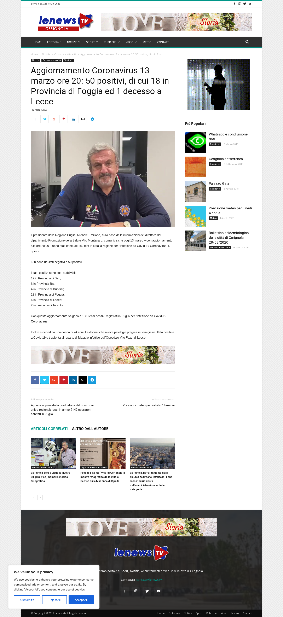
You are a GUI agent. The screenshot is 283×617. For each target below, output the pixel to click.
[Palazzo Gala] (195, 191)
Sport (90, 42)
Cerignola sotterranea (226, 159)
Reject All (54, 599)
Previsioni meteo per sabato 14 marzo (149, 405)
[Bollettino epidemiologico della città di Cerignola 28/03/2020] (195, 241)
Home (37, 42)
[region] (53, 587)
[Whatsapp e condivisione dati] (195, 142)
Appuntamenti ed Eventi (94, 467)
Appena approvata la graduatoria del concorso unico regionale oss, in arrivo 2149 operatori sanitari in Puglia (62, 409)
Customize (27, 599)
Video (129, 42)
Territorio (68, 60)
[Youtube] (250, 3)
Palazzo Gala (219, 183)
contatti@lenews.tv (149, 580)
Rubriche (110, 42)
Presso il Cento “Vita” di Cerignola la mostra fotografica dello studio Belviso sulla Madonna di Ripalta (102, 477)
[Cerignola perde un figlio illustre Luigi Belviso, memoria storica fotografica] (53, 453)
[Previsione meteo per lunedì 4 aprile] (195, 216)
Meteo (147, 42)
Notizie (72, 42)
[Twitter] (244, 3)
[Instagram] (239, 3)
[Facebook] (234, 3)
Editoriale (54, 42)
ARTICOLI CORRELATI (49, 428)
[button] (247, 42)
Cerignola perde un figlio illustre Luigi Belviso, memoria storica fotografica (50, 477)
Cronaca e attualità (65, 54)
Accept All (81, 599)
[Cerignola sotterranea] (195, 167)
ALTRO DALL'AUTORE (90, 428)
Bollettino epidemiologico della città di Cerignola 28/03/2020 (229, 237)
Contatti (163, 42)
